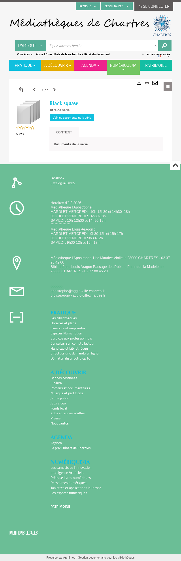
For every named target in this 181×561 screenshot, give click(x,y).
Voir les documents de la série (72, 117)
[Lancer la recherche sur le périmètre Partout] (165, 45)
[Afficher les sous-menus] (95, 6)
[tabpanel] (90, 120)
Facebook (57, 177)
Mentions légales (23, 533)
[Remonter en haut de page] (175, 165)
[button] (28, 112)
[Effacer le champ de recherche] (156, 45)
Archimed (69, 557)
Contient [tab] (64, 132)
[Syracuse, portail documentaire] (90, 25)
